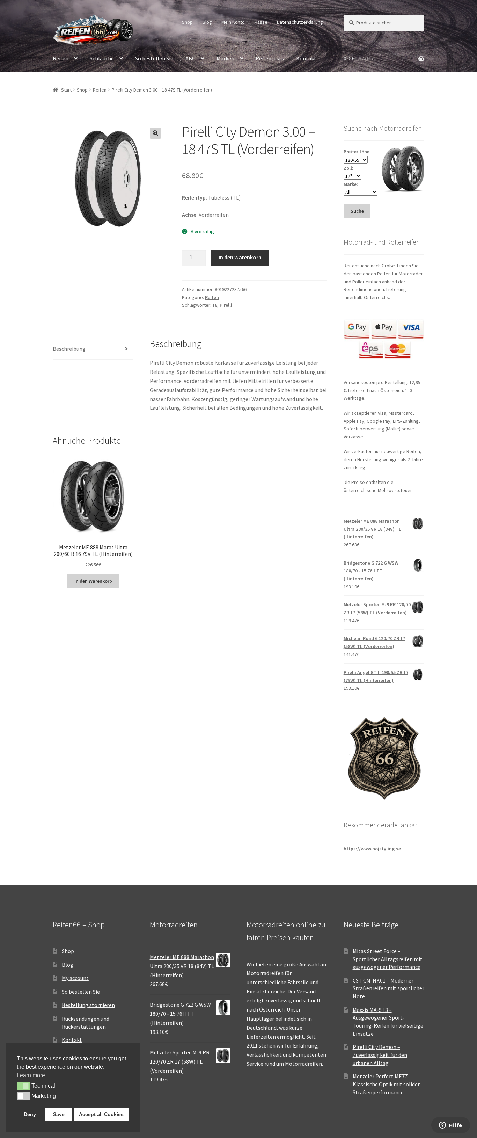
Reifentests (270, 58)
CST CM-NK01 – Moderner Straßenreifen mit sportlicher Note (388, 988)
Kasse (261, 22)
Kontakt (306, 58)
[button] (155, 133)
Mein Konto (233, 22)
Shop (187, 22)
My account (75, 977)
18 (214, 305)
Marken (225, 58)
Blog (207, 22)
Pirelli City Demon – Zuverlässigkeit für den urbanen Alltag (380, 1054)
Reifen (60, 58)
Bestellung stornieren (88, 1004)
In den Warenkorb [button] (93, 581)
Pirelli (226, 305)
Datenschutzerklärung (300, 22)
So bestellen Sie (154, 58)
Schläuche (102, 58)
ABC (190, 58)
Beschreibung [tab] (69, 348)
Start (66, 90)
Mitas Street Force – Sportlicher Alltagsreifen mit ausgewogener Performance (388, 959)
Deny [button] (30, 1114)
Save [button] (59, 1114)
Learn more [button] (31, 1075)
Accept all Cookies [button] (101, 1114)
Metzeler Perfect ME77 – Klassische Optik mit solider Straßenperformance (386, 1084)
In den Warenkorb (240, 257)
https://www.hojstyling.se (372, 849)
